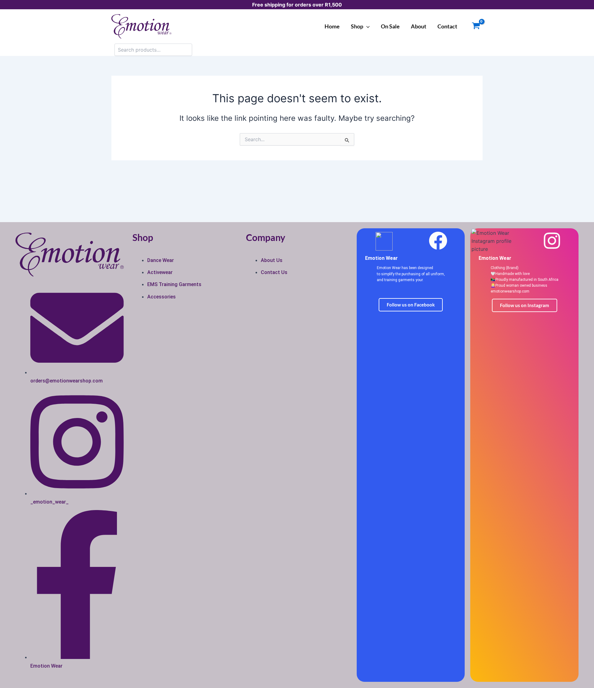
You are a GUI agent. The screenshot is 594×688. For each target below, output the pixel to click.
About (418, 26)
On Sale (390, 26)
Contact (447, 26)
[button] (366, 26)
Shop (357, 26)
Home (332, 26)
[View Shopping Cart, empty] (476, 26)
